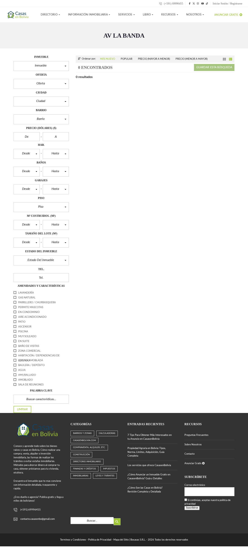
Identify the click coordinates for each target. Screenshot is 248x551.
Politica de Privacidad (99, 540)
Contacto (189, 454)
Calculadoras (107, 433)
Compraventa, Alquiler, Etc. (89, 447)
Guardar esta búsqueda (214, 67)
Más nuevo (107, 59)
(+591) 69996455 (173, 3)
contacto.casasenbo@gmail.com (37, 519)
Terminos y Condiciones (73, 540)
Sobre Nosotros (193, 444)
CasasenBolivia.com (84, 440)
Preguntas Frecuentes (196, 435)
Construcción (81, 454)
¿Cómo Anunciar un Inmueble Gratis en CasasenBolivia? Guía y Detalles (148, 476)
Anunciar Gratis (226, 15)
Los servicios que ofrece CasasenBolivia (149, 465)
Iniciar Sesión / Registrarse (227, 3)
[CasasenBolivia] (18, 14)
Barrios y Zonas (82, 433)
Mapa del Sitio (121, 540)
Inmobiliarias (80, 476)
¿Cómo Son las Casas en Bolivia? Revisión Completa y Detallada (145, 490)
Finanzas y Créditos (84, 469)
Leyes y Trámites (105, 476)
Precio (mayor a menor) (154, 59)
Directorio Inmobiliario (87, 461)
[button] (41, 66)
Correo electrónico (194, 485)
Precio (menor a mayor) (192, 59)
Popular (126, 59)
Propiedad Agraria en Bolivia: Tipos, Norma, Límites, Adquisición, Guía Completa (146, 452)
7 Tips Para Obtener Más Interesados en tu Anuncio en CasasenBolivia (149, 437)
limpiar (22, 409)
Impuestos (109, 469)
